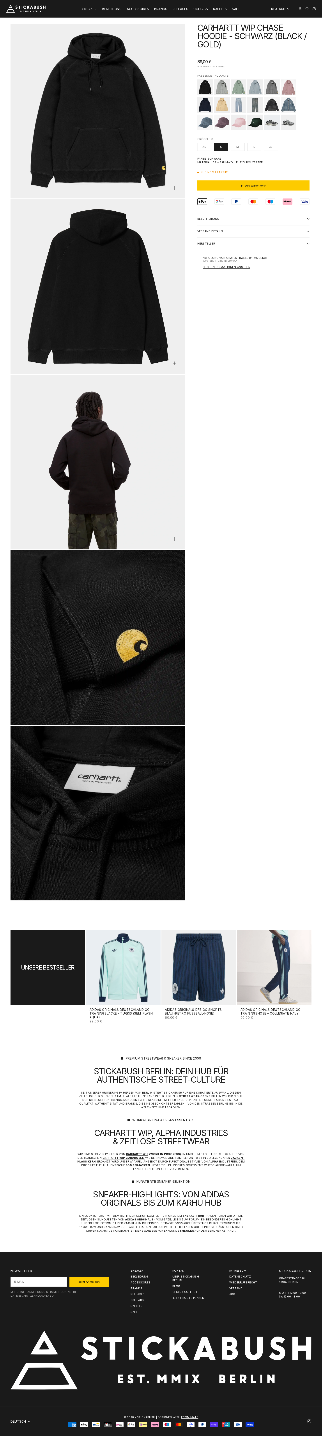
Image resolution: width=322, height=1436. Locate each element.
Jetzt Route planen (188, 1297)
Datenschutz (240, 1276)
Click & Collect (185, 1292)
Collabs (200, 9)
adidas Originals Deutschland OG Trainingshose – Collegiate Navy (271, 1011)
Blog (176, 1286)
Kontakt (179, 1270)
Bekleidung (112, 9)
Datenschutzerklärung (30, 1295)
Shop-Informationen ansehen (227, 267)
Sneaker (89, 9)
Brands (160, 9)
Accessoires (138, 9)
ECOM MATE (189, 1417)
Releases (180, 9)
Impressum (237, 1270)
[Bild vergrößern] (174, 188)
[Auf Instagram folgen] (309, 1421)
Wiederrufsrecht (243, 1282)
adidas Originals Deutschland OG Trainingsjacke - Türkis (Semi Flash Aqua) (121, 1013)
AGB (232, 1294)
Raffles (220, 9)
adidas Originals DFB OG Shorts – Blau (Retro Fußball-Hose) (195, 1011)
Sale (236, 9)
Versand (220, 67)
